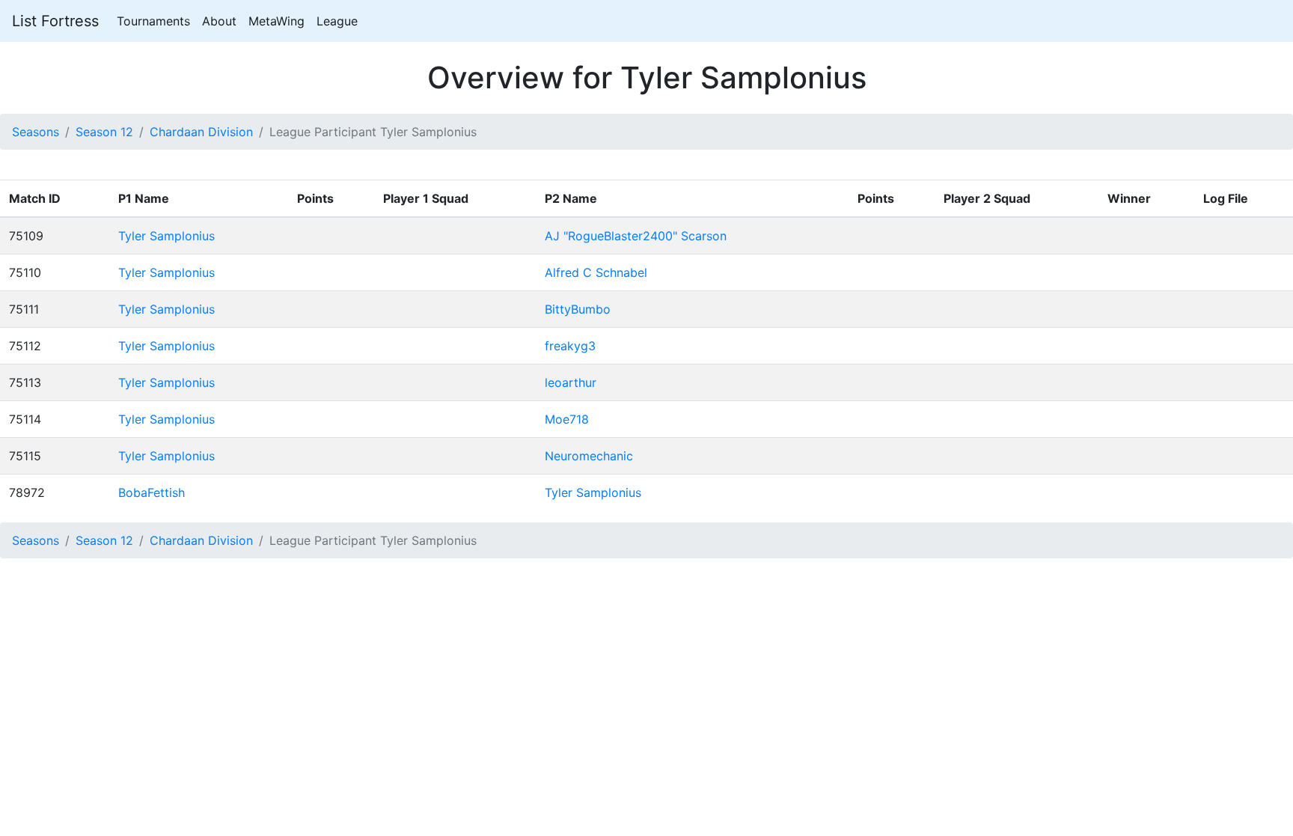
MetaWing (276, 20)
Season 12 (104, 131)
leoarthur (570, 382)
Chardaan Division (201, 131)
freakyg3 (570, 345)
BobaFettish (151, 492)
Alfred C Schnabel (596, 272)
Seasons (35, 131)
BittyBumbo (578, 309)
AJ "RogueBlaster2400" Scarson (636, 235)
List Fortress (55, 21)
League (337, 20)
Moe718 (567, 419)
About (219, 20)
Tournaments (153, 20)
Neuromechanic (589, 455)
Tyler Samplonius (166, 235)
